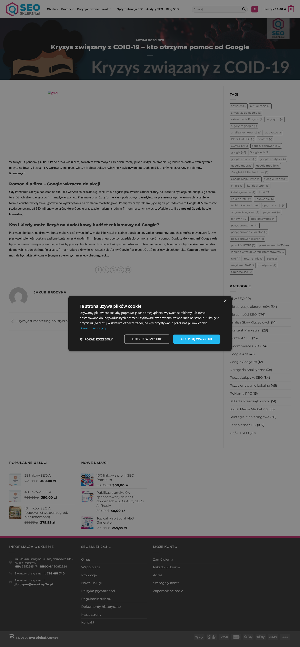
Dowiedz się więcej (93, 328)
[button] (96, 339)
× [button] (225, 300)
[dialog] (150, 323)
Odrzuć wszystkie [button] (147, 339)
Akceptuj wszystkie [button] (197, 339)
